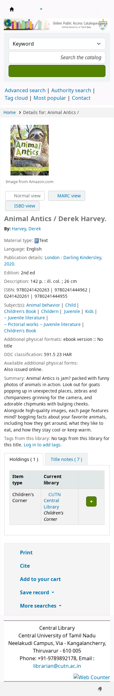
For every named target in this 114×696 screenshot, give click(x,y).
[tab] (66, 459)
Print (26, 552)
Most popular (50, 97)
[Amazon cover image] (30, 149)
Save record (34, 592)
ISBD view (24, 206)
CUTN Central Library (52, 500)
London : (53, 257)
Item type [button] (17, 479)
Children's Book (20, 311)
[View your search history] (103, 9)
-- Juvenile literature (24, 318)
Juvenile (72, 311)
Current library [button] (52, 479)
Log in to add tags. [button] (43, 445)
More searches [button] (38, 605)
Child (70, 305)
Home (9, 112)
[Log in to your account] (92, 9)
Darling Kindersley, (82, 257)
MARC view (68, 196)
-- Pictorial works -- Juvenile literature (42, 324)
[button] (23, 9)
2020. (10, 264)
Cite (24, 565)
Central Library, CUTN (12, 9)
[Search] (57, 71)
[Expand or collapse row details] (91, 507)
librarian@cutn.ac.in (57, 665)
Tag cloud (16, 97)
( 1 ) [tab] (24, 459)
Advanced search (25, 90)
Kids (89, 311)
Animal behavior (43, 305)
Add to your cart (40, 579)
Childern (50, 311)
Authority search (71, 90)
